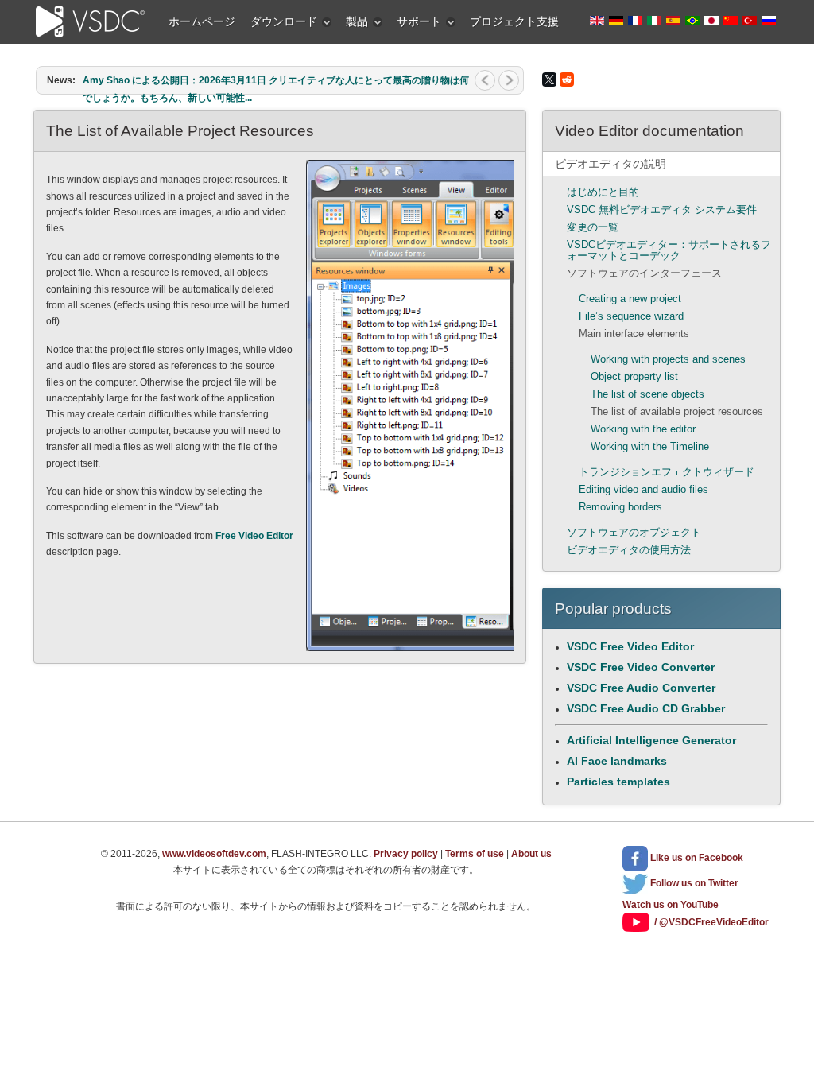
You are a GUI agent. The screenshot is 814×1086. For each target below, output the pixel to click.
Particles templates (618, 781)
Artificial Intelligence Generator (651, 740)
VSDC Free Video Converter (641, 667)
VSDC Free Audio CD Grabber (646, 708)
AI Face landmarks (617, 760)
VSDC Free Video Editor (630, 646)
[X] (549, 79)
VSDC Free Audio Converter (641, 687)
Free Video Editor (254, 535)
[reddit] (567, 79)
